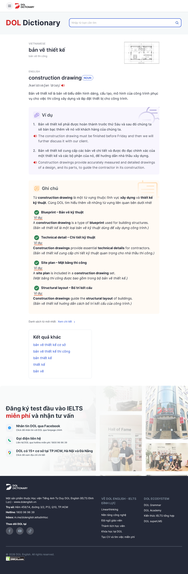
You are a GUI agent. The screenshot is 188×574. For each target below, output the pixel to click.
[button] (94, 85)
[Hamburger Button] (9, 6)
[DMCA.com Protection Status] (15, 558)
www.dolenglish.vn (25, 501)
